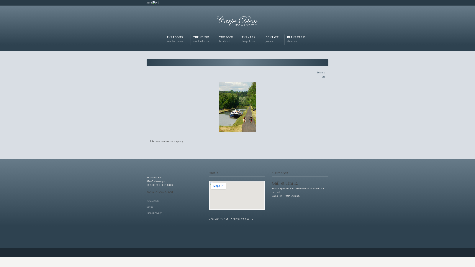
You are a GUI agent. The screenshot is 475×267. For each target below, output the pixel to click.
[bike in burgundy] (237, 107)
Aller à (150, 2)
